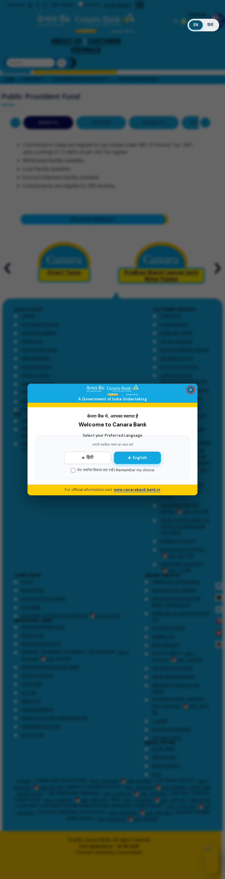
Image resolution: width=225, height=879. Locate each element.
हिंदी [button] (210, 25)
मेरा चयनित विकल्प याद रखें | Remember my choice (115, 470)
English (140, 457)
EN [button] (195, 25)
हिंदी (89, 457)
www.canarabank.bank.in (137, 489)
